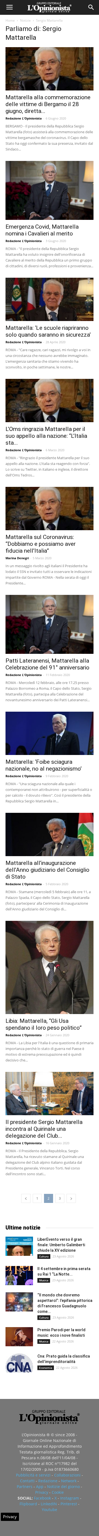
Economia (45, 1368)
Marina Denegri (17, 558)
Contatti (27, 1480)
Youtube (49, 1509)
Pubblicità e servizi (33, 1475)
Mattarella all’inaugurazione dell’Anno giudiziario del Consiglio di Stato (47, 870)
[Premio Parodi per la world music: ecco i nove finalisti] (19, 1336)
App (39, 1486)
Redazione (47, 1480)
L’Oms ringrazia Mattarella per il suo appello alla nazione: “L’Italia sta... (46, 436)
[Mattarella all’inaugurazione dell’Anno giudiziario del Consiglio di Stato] (50, 834)
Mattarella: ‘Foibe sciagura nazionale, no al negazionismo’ (44, 765)
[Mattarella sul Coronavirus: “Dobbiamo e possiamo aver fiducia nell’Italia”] (50, 508)
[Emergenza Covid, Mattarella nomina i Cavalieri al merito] (50, 190)
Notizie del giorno (63, 1486)
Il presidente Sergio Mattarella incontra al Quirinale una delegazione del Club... (44, 1129)
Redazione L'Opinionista (24, 118)
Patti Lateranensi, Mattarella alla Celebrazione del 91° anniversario (47, 664)
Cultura (44, 1256)
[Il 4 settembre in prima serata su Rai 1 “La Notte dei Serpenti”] (19, 1275)
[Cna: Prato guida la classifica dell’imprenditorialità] (19, 1363)
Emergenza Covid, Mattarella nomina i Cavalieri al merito (42, 230)
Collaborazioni (67, 1475)
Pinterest (69, 1503)
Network (68, 1480)
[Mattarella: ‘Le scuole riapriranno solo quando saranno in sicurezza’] (50, 299)
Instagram (69, 1498)
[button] (91, 7)
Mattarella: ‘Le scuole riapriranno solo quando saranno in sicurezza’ (48, 331)
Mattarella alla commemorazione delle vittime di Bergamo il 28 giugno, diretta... (48, 104)
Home (10, 20)
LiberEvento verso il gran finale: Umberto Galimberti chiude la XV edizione (61, 1245)
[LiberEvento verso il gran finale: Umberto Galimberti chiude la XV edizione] (19, 1246)
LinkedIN (49, 1503)
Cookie (58, 1492)
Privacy (41, 1492)
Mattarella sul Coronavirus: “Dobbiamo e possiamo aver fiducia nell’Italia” (41, 544)
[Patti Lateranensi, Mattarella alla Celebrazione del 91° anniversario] (50, 624)
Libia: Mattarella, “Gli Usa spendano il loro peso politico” (44, 1024)
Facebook (42, 1498)
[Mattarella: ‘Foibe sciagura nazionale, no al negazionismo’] (50, 733)
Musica (43, 1280)
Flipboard (28, 1503)
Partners (24, 1486)
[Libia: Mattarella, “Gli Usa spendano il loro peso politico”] (50, 967)
